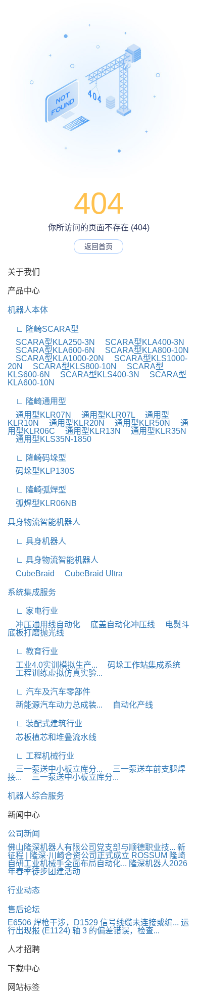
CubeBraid (31, 573)
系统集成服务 (32, 592)
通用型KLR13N (89, 431)
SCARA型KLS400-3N (95, 374)
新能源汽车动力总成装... (55, 705)
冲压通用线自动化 (44, 624)
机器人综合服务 (36, 795)
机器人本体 (28, 310)
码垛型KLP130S (41, 471)
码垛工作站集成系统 (140, 665)
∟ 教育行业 (33, 651)
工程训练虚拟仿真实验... (55, 673)
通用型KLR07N (39, 415)
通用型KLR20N (73, 423)
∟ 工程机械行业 (41, 756)
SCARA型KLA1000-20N (56, 358)
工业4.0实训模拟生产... (52, 665)
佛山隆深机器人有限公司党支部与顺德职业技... (91, 847)
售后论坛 (24, 909)
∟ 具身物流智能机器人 (53, 560)
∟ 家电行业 (33, 611)
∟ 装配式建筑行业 (45, 723)
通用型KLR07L (104, 415)
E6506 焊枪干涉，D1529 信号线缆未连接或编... (93, 922)
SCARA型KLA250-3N (51, 342)
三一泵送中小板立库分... (55, 769)
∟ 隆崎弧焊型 (37, 489)
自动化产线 (129, 705)
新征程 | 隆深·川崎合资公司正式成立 (96, 851)
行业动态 (24, 890)
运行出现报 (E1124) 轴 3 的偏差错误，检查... (98, 926)
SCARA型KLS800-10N (71, 366)
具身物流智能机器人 (44, 522)
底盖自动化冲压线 (118, 624)
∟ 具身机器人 (37, 541)
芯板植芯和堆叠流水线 (52, 737)
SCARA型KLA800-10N (143, 350)
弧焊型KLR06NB (42, 503)
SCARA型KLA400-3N (140, 342)
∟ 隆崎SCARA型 (43, 329)
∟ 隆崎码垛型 (37, 458)
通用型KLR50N (138, 423)
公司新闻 (24, 833)
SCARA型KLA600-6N (51, 350)
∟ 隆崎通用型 (37, 401)
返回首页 (98, 246)
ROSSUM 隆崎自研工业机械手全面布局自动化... (96, 859)
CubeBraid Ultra (90, 573)
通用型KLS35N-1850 (49, 439)
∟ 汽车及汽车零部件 (49, 691)
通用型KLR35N (154, 431)
